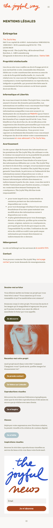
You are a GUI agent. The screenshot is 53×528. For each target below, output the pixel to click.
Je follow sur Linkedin (16, 384)
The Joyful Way (9, 39)
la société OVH (42, 248)
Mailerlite (34, 114)
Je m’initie (11, 435)
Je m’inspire (12, 409)
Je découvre (12, 319)
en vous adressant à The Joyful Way (30, 138)
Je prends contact (15, 376)
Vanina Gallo (44, 56)
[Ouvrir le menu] (48, 6)
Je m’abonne (26, 508)
